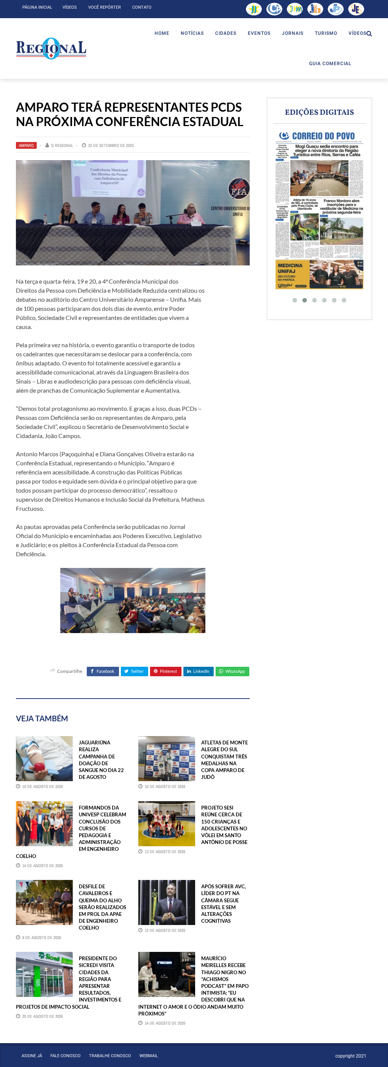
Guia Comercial (330, 63)
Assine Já (32, 1055)
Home (162, 33)
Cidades (225, 33)
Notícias (192, 33)
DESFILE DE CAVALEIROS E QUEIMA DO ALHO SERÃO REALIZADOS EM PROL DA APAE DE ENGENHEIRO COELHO (102, 907)
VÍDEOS (357, 33)
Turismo (326, 33)
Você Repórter (104, 7)
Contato (142, 7)
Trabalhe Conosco (110, 1055)
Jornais (293, 33)
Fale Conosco (65, 1055)
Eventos (259, 33)
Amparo (26, 145)
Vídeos (70, 7)
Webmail (148, 1055)
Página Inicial (37, 7)
